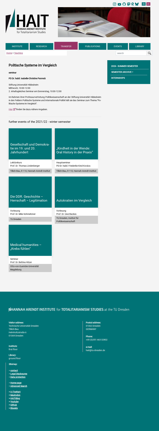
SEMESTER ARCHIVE (121, 72)
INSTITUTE (17, 46)
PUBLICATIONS (92, 46)
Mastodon (15, 395)
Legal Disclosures (18, 374)
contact (14, 370)
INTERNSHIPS (118, 78)
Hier (11, 109)
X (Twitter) (15, 392)
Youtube (14, 401)
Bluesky (14, 408)
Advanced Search (18, 386)
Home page (15, 383)
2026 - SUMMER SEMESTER (124, 66)
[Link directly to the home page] (30, 20)
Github (13, 405)
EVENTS (118, 46)
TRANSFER (66, 46)
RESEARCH (41, 46)
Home (9, 53)
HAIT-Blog (15, 398)
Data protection (17, 377)
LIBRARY (139, 46)
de (144, 4)
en (148, 4)
